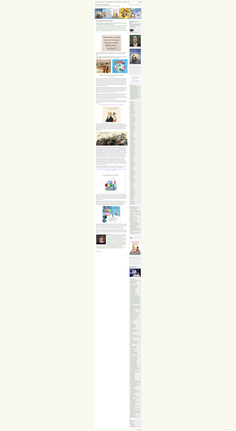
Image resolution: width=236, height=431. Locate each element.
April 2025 (131, 108)
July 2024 (131, 114)
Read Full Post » (98, 251)
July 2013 (131, 196)
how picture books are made (134, 335)
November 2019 (132, 145)
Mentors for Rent (132, 209)
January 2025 (132, 111)
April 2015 (131, 177)
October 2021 (132, 128)
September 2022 (132, 121)
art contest (132, 284)
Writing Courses (132, 407)
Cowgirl (131, 323)
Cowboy (131, 322)
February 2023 (132, 117)
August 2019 (132, 146)
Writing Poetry (132, 414)
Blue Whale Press (133, 289)
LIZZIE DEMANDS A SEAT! (114, 245)
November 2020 (132, 139)
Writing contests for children (134, 406)
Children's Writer (114, 25)
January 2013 (132, 202)
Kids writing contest (133, 347)
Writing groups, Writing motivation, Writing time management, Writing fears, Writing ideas (135, 412)
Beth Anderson (124, 27)
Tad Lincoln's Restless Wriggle (103, 30)
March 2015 (132, 178)
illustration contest (133, 340)
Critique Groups (132, 327)
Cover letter (132, 320)
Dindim (131, 328)
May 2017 (131, 159)
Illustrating (131, 339)
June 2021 (131, 133)
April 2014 (131, 187)
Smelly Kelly (112, 29)
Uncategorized (100, 27)
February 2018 (132, 152)
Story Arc (131, 388)
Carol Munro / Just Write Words (135, 232)
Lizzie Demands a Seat (120, 28)
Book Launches (132, 291)
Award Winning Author (108, 25)
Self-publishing (132, 387)
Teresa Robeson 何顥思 (134, 219)
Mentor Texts (106, 26)
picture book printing (133, 363)
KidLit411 (131, 215)
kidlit (103, 26)
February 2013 (132, 201)
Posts (135, 4)
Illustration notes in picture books (135, 341)
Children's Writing (119, 25)
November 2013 (132, 193)
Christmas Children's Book (134, 316)
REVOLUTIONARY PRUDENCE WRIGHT (103, 56)
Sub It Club (132, 220)
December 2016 (132, 163)
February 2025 (132, 110)
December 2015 (132, 171)
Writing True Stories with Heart (112, 30)
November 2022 (132, 120)
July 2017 (131, 157)
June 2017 (131, 158)
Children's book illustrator (134, 296)
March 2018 (132, 151)
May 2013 (131, 199)
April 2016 (131, 169)
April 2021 (131, 135)
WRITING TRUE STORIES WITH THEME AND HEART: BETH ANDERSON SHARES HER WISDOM (111, 23)
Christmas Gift (132, 317)
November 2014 (132, 181)
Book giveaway (132, 290)
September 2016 (132, 165)
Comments (139, 4)
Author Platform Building (133, 286)
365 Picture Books (133, 227)
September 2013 (132, 194)
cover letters (132, 321)
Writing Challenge (133, 400)
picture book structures (133, 365)
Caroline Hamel (98, 28)
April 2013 (131, 200)
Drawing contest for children (134, 329)
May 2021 (131, 134)
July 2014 (131, 183)
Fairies (131, 332)
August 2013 (132, 195)
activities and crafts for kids (134, 280)
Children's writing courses (134, 315)
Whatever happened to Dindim (134, 396)
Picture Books (132, 370)
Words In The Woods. (133, 208)
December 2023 (132, 116)
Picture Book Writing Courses (119, 26)
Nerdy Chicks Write (133, 221)
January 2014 (132, 190)
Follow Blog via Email (134, 22)
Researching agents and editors (135, 384)
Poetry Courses (132, 376)
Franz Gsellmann (103, 28)
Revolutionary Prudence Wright (105, 29)
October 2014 (132, 182)
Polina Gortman (132, 378)
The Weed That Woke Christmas (135, 390)
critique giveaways (133, 326)
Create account (132, 421)
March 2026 (132, 104)
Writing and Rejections (133, 399)
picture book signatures (133, 364)
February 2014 (132, 189)
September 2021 (132, 129)
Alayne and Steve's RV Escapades (135, 214)
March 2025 (132, 109)
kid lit (101, 26)
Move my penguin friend (133, 352)
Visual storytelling (133, 395)
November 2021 (132, 127)
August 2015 (132, 175)
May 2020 (131, 141)
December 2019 (132, 144)
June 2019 (131, 147)
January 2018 (132, 153)
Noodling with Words (133, 226)
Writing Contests (132, 405)
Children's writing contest (134, 314)
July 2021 (131, 132)
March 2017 (132, 160)
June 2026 (131, 103)
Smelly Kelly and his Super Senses (119, 29)
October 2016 (132, 164)
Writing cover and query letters (135, 408)
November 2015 (132, 172)
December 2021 (132, 126)
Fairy (131, 333)
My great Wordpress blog (134, 225)
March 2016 (132, 170)
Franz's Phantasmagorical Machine (111, 28)
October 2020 (132, 140)
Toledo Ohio (132, 393)
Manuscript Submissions (134, 350)
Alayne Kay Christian (102, 5)
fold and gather (132, 334)
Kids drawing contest (133, 346)
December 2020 (132, 138)
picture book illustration (133, 359)
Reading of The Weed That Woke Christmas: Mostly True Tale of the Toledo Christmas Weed (135, 382)
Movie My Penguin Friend (134, 353)
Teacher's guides (132, 389)
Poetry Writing (132, 377)
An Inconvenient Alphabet (117, 27)
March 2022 (132, 123)
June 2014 (131, 184)
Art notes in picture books (134, 285)
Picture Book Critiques (133, 357)
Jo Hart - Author (132, 233)
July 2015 (131, 176)
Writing (104, 27)
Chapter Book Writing (133, 292)
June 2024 (131, 115)
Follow (132, 30)
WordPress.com (132, 426)
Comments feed (132, 425)
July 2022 (131, 122)
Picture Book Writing (111, 26)
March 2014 (132, 188)
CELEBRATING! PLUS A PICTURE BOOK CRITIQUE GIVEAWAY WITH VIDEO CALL (135, 97)
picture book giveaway (133, 358)
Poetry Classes (132, 375)
